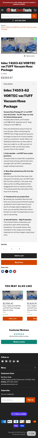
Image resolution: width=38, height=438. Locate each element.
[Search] (34, 16)
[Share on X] (6, 271)
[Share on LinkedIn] (10, 271)
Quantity (4, 244)
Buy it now (19, 262)
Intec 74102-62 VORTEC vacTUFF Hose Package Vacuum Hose (12, 308)
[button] (19, 84)
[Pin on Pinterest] (14, 271)
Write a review (19, 342)
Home (3, 25)
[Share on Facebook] (2, 271)
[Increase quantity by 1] (19, 248)
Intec (5, 74)
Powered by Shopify (19, 434)
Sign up (30, 400)
